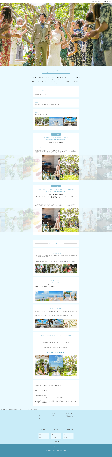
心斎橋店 (58, 425)
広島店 (63, 425)
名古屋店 (52, 425)
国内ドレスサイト (71, 422)
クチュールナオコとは (70, 429)
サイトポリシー (49, 450)
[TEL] (43, 434)
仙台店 (49, 425)
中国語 (46, 450)
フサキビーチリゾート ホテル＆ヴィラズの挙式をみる (55, 352)
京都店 (55, 425)
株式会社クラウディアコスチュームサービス (61, 450)
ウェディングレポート (56, 429)
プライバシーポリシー (54, 450)
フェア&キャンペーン (5, 409)
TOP (1, 409)
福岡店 (66, 425)
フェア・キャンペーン (41, 429)
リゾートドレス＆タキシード (43, 422)
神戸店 (61, 425)
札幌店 (47, 425)
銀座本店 (44, 425)
